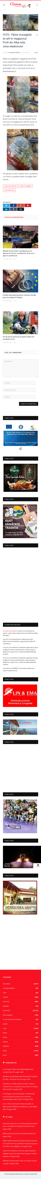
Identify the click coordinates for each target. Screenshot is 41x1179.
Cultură (5, 997)
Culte (4, 993)
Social (5, 1051)
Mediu (5, 1033)
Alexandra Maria (14, 52)
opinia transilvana (10, 186)
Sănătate (6, 1046)
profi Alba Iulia (9, 190)
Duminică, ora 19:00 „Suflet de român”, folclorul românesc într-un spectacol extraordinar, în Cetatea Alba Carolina (20, 1086)
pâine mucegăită (25, 186)
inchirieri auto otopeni (10, 631)
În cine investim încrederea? (12, 1019)
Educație (6, 1006)
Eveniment (6, 1010)
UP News (9, 1117)
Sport (5, 1055)
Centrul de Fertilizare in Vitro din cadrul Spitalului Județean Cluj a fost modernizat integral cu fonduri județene (20, 1153)
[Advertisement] (20, 584)
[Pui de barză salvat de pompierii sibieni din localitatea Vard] (20, 322)
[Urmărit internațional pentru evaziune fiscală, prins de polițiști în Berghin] (20, 281)
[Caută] (37, 4)
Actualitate (6, 984)
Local (36, 52)
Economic (6, 1001)
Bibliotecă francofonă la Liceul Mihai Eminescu (18, 1133)
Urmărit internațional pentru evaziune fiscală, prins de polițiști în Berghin (19, 296)
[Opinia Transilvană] (20, 4)
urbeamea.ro (11, 1063)
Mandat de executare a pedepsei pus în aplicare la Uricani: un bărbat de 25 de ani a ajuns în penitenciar (19, 253)
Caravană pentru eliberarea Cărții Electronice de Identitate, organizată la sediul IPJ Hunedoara (19, 641)
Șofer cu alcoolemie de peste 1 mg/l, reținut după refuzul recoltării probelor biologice (20, 633)
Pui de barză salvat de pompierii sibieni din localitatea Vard (18, 338)
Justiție (5, 1024)
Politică (5, 1042)
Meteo (5, 1037)
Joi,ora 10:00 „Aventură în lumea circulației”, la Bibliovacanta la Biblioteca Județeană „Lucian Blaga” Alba (20, 1106)
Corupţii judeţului (9, 988)
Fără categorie (7, 1015)
